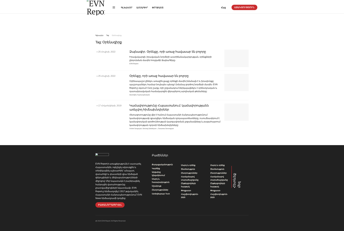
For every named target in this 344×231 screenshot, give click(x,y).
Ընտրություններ (160, 190)
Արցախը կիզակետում (158, 173)
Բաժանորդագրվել (110, 205)
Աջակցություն (244, 7)
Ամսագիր (142, 7)
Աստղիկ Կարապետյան (139, 95)
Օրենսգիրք (117, 35)
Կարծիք (156, 168)
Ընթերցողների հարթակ (188, 185)
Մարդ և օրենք (188, 165)
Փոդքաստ (158, 7)
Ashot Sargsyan (135, 129)
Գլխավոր (126, 7)
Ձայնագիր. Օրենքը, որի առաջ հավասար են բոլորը (167, 51)
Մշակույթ (156, 186)
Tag (107, 35)
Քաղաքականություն (162, 164)
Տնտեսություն (188, 169)
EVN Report (133, 64)
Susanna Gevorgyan (166, 129)
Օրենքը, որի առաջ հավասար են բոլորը (159, 76)
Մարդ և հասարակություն (160, 180)
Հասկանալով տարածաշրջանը (189, 178)
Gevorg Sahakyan (149, 129)
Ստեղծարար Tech (161, 194)
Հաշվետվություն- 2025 (189, 195)
